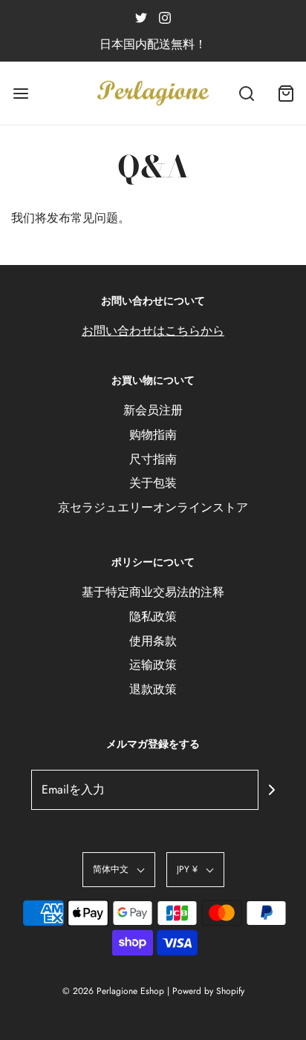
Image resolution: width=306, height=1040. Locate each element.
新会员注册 (153, 410)
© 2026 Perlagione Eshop (113, 991)
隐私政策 (153, 616)
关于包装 (153, 482)
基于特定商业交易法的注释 (153, 592)
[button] (118, 869)
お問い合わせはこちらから (153, 330)
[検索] (247, 93)
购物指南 (153, 434)
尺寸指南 (153, 459)
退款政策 (153, 689)
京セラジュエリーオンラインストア (153, 507)
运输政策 (153, 664)
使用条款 (153, 641)
